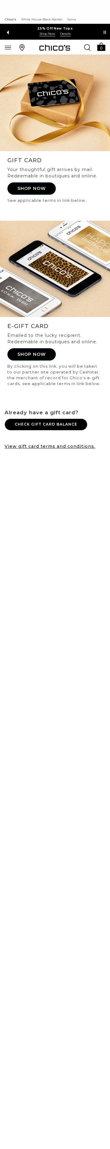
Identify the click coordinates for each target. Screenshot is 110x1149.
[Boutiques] (22, 47)
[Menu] (8, 47)
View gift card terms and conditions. (50, 446)
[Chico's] (54, 48)
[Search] (87, 47)
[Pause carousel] (104, 32)
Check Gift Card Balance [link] (46, 424)
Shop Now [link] (31, 188)
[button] (101, 46)
